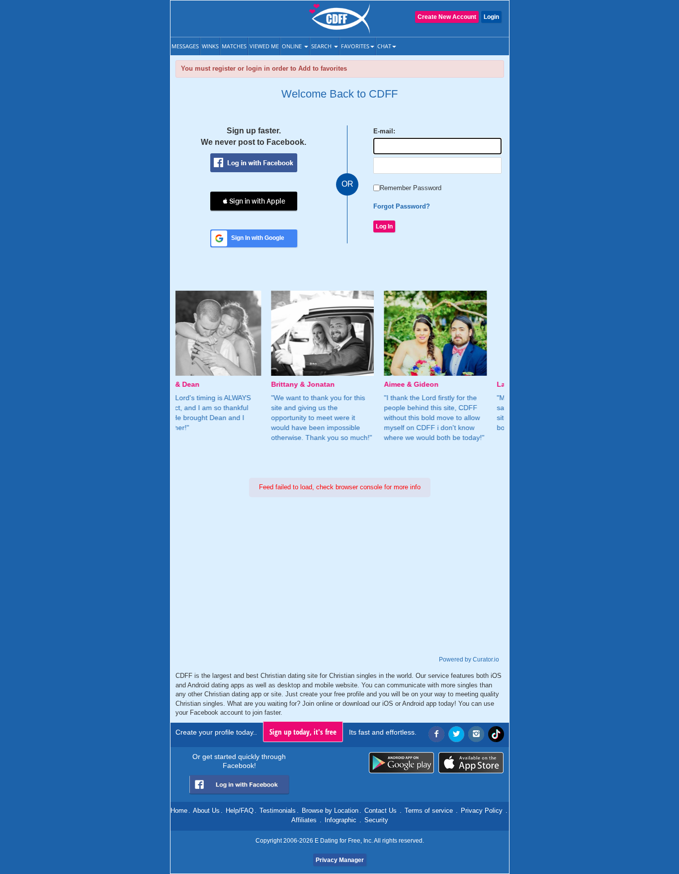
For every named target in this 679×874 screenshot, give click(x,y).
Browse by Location (330, 810)
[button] (253, 201)
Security (376, 820)
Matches (234, 46)
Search (322, 46)
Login (491, 16)
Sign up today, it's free (303, 732)
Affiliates (304, 820)
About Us (206, 810)
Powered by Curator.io (469, 659)
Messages (185, 46)
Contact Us (380, 810)
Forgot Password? (401, 206)
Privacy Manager (340, 860)
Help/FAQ (240, 810)
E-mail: (384, 131)
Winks (210, 46)
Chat (384, 46)
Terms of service (429, 810)
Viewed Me (264, 46)
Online (292, 46)
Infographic (340, 820)
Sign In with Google (257, 237)
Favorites (355, 46)
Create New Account (447, 16)
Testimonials (277, 810)
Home (178, 810)
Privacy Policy (482, 810)
